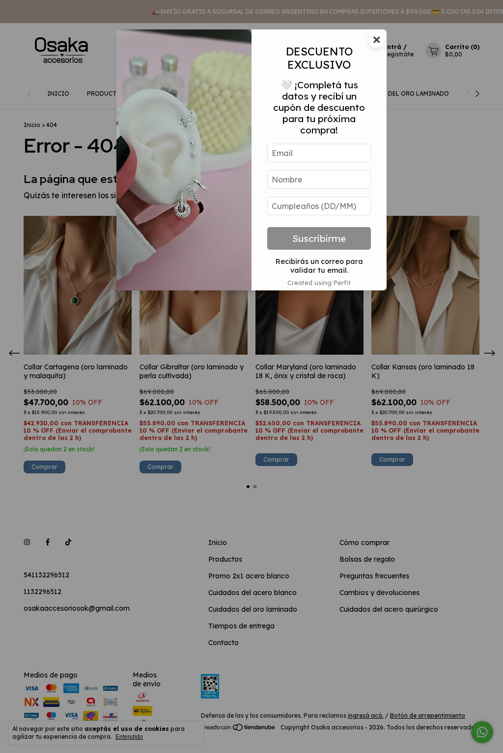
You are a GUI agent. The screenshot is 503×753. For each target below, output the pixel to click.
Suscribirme (319, 238)
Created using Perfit (319, 282)
